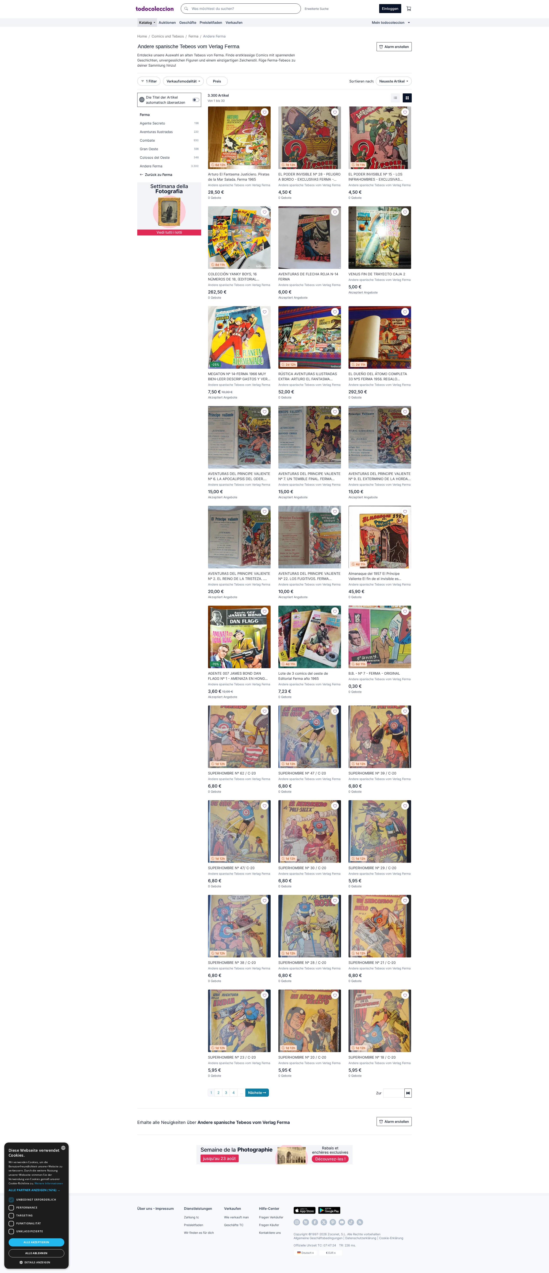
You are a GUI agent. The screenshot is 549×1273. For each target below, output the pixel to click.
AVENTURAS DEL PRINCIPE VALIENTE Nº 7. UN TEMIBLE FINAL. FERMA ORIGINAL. (309, 476)
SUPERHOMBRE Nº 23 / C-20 (232, 1057)
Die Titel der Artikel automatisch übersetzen (165, 100)
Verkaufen (234, 22)
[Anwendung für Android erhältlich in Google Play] (329, 1210)
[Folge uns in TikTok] (351, 1222)
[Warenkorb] (409, 8)
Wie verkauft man (236, 1217)
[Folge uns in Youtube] (342, 1222)
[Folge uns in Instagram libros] (306, 1222)
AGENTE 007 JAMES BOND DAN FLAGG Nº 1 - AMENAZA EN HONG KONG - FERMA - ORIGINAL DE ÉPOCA (236, 676)
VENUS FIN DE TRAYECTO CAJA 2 (376, 274)
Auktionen (167, 22)
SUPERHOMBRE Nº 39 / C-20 (372, 773)
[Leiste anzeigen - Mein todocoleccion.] (409, 22)
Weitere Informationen (49, 1183)
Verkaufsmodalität (182, 81)
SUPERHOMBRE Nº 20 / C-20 (302, 1057)
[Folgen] (264, 112)
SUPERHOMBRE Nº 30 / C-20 (302, 868)
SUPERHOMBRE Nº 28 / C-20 (302, 962)
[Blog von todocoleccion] (360, 1222)
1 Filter (151, 81)
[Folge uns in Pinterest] (333, 1222)
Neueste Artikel (392, 81)
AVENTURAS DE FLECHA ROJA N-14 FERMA (308, 276)
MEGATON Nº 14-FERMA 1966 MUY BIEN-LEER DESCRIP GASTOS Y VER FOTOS (237, 377)
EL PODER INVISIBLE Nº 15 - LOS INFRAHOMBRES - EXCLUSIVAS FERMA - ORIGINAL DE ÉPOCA (375, 177)
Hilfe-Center (269, 1208)
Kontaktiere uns (270, 1232)
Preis (217, 81)
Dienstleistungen (198, 1208)
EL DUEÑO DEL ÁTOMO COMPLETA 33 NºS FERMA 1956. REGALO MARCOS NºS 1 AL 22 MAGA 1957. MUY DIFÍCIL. (377, 377)
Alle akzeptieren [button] (36, 1242)
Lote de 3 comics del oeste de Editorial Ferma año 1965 (303, 676)
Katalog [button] (146, 22)
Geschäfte (187, 22)
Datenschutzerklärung (360, 1238)
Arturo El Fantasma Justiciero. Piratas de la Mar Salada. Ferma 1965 (238, 176)
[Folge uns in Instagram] (297, 1222)
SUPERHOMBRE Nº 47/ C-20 (231, 868)
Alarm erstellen (397, 47)
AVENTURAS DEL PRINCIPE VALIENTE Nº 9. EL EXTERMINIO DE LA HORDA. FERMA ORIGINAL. (379, 476)
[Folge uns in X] (324, 1222)
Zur (379, 1093)
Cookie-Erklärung (391, 1238)
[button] (36, 1190)
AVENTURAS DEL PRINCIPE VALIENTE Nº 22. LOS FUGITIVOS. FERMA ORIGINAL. (309, 576)
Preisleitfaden (211, 22)
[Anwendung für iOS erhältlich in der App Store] (305, 1210)
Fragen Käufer (269, 1225)
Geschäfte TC (233, 1225)
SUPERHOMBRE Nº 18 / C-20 (372, 1057)
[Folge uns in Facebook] (315, 1222)
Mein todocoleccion (388, 22)
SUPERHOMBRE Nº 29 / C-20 (372, 868)
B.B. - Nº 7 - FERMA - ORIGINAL (374, 673)
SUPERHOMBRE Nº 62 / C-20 (232, 773)
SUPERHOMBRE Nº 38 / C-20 (232, 962)
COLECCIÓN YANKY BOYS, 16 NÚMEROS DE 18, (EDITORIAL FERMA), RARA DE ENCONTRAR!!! (235, 277)
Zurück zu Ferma (158, 174)
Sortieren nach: (361, 81)
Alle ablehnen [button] (36, 1253)
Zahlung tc (191, 1217)
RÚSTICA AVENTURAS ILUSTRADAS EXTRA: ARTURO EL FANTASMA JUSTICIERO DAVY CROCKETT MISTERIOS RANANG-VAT (307, 377)
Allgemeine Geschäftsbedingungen (318, 1238)
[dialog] (36, 1206)
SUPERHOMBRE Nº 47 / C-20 (302, 773)
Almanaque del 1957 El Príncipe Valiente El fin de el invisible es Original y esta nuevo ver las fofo (375, 576)
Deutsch (307, 1252)
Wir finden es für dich (199, 1232)
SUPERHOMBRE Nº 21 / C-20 (372, 962)
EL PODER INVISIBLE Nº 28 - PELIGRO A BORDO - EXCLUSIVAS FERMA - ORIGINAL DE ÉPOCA (309, 177)
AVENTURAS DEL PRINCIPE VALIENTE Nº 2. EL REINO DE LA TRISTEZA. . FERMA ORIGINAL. (239, 576)
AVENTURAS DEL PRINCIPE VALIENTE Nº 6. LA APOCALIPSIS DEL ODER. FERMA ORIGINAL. (239, 476)
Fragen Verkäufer (271, 1217)
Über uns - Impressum (155, 1208)
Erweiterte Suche (317, 8)
